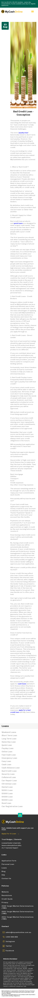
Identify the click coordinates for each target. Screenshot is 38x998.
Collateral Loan (9, 777)
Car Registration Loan (12, 806)
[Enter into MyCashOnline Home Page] (11, 11)
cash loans (22, 684)
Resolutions (7, 895)
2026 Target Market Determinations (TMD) (18, 907)
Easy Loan (6, 761)
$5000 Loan (7, 800)
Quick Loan (7, 745)
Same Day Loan (9, 742)
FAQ (3, 875)
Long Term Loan (9, 738)
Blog (3, 871)
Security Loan (8, 774)
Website (5, 892)
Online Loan (7, 751)
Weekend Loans (9, 732)
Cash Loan (6, 764)
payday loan (23, 133)
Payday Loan (7, 748)
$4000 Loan (7, 797)
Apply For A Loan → (10, 834)
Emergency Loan (9, 758)
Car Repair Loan (9, 780)
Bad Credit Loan (9, 771)
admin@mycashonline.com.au (18, 932)
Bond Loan (6, 803)
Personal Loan (8, 864)
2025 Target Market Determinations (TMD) (18, 912)
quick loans (18, 223)
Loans (4, 868)
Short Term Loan (9, 735)
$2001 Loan (7, 790)
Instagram (10, 941)
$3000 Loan (7, 793)
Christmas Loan (9, 784)
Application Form (9, 861)
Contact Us (6, 878)
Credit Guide (7, 899)
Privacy (5, 902)
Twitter (9, 946)
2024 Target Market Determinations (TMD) (18, 918)
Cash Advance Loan (11, 768)
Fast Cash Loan (9, 755)
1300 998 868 (12, 937)
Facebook (10, 951)
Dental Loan (7, 787)
